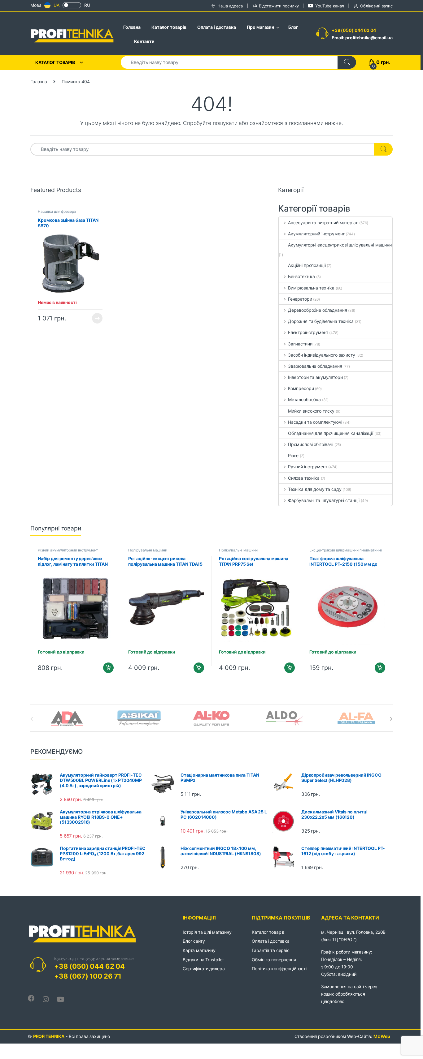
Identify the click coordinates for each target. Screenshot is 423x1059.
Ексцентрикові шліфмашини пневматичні (345, 550)
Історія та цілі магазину (207, 932)
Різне (293, 455)
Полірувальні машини (147, 550)
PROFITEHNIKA (48, 1036)
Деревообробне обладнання (317, 310)
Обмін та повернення (274, 959)
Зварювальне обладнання (315, 366)
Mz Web (381, 1036)
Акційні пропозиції (306, 265)
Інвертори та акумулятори (315, 377)
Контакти (144, 41)
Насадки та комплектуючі (315, 422)
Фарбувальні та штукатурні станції (324, 500)
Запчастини (300, 343)
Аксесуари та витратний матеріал (323, 222)
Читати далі (95, 318)
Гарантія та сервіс (270, 950)
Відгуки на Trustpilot (203, 959)
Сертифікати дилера (204, 968)
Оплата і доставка (216, 27)
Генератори (300, 299)
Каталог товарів (168, 27)
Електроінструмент (308, 332)
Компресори (301, 388)
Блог (293, 27)
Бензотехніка (301, 276)
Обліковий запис (376, 5)
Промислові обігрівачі (310, 444)
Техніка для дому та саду (314, 489)
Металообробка (304, 399)
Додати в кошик (105, 667)
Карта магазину (199, 950)
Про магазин (260, 27)
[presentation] (391, 719)
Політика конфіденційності (279, 968)
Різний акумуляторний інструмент (68, 550)
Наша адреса (230, 5)
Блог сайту (194, 941)
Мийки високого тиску (311, 411)
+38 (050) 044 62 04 (354, 30)
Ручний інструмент (307, 466)
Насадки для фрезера (57, 211)
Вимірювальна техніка (311, 287)
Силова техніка (304, 478)
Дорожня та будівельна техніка (321, 321)
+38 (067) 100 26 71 (87, 976)
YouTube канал (329, 5)
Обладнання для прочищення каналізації (330, 433)
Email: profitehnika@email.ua (362, 37)
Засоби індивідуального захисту (321, 355)
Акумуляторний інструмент (316, 233)
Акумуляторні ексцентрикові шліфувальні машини (340, 244)
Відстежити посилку (279, 5)
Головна (132, 27)
